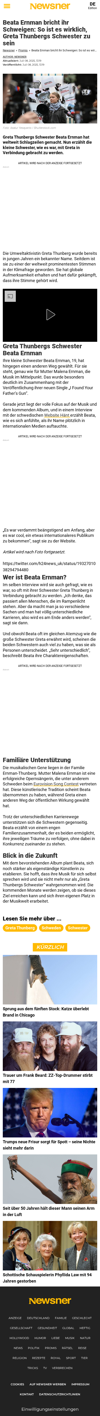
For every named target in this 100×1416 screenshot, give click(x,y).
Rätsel (67, 1348)
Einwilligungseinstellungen (50, 1409)
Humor (40, 1338)
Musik (70, 1338)
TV (45, 1368)
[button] (50, 314)
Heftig (85, 1328)
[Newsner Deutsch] (50, 6)
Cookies (17, 1384)
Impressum (80, 1384)
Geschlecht (82, 1318)
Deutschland (38, 1318)
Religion (20, 1358)
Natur (85, 1338)
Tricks (32, 1368)
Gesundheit (47, 1328)
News (18, 1348)
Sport (71, 1358)
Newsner (9, 50)
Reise (82, 1348)
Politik (34, 1348)
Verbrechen (62, 1368)
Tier (84, 1358)
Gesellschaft (21, 1328)
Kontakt (27, 1394)
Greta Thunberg (20, 927)
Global (68, 1328)
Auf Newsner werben (48, 1384)
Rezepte (38, 1358)
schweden (51, 927)
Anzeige (15, 1318)
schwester (78, 927)
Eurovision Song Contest (56, 783)
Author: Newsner (15, 56)
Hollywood (19, 1338)
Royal (56, 1358)
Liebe (55, 1338)
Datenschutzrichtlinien (59, 1394)
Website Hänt (57, 415)
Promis (23, 50)
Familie (61, 1318)
